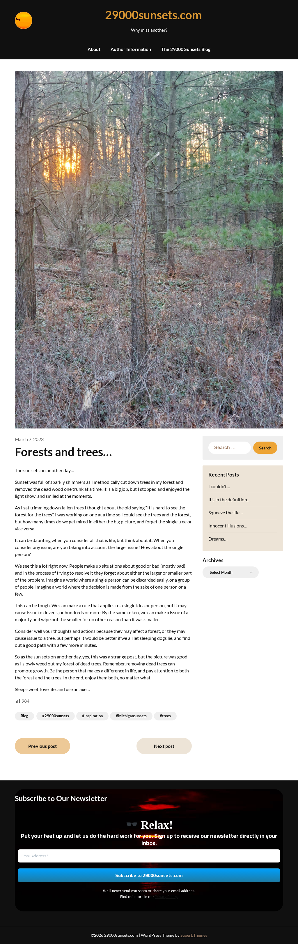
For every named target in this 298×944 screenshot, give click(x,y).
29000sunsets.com (149, 15)
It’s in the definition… (229, 499)
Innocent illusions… (227, 525)
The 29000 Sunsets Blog (185, 49)
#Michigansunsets (131, 715)
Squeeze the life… (225, 512)
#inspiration (92, 715)
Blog (24, 715)
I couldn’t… (219, 486)
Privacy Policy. (166, 896)
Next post (164, 746)
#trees (165, 715)
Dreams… (218, 538)
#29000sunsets (55, 715)
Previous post (42, 746)
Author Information (131, 49)
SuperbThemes (193, 935)
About (94, 49)
